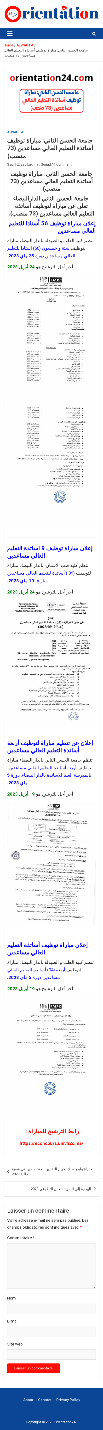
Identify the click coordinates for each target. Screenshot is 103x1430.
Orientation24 (64, 1422)
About (28, 1400)
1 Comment (63, 164)
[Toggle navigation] (10, 33)
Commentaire (21, 1237)
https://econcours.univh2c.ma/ (51, 1143)
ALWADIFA (15, 132)
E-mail (12, 1321)
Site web (15, 1344)
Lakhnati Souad (39, 164)
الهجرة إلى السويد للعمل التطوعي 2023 (61, 1189)
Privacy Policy (68, 1400)
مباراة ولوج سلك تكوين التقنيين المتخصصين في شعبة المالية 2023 (52, 1171)
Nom (11, 1298)
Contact (45, 1400)
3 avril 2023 (15, 164)
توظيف (49, 945)
